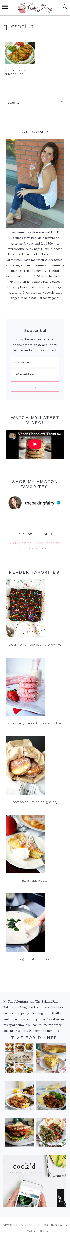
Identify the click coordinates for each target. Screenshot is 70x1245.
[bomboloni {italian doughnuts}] (35, 766)
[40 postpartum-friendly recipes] (19, 1059)
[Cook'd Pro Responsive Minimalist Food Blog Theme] (35, 1207)
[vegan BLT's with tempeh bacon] (19, 1133)
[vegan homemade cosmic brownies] (35, 609)
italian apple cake (35, 880)
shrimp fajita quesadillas (15, 72)
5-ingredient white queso (34, 959)
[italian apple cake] (35, 845)
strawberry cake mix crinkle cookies (35, 723)
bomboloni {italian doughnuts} (35, 802)
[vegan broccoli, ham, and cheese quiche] (51, 1059)
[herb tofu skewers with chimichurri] (51, 1133)
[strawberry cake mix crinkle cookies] (35, 688)
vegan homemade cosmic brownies (35, 644)
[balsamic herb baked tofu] (51, 1096)
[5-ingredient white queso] (35, 923)
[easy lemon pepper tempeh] (19, 1096)
